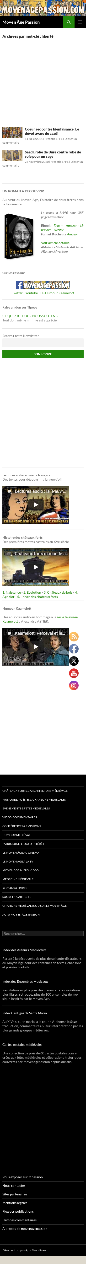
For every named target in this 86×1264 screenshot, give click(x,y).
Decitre (59, 230)
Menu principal (80, 22)
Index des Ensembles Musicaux (25, 981)
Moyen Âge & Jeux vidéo (20, 870)
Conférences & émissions (21, 826)
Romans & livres (14, 888)
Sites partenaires (14, 1194)
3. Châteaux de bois (58, 592)
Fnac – (59, 225)
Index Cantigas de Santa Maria (24, 1013)
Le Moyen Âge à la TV (17, 861)
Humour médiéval (16, 835)
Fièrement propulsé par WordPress (24, 1250)
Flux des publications (18, 1211)
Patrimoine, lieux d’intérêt (23, 844)
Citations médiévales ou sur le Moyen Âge (34, 905)
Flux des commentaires (19, 1220)
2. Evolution (32, 592)
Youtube (31, 293)
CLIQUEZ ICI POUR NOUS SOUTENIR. (30, 316)
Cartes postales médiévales (22, 1044)
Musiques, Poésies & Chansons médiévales (34, 799)
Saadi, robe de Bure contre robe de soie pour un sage (53, 154)
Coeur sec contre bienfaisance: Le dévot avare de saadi (52, 131)
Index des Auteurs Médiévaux (24, 950)
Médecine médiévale (17, 879)
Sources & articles (16, 897)
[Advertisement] (43, 82)
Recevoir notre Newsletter (20, 336)
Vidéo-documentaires (19, 817)
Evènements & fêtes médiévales (26, 808)
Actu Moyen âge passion (21, 914)
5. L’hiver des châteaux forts (37, 597)
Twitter (17, 293)
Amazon (71, 225)
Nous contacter (13, 1185)
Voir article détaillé (55, 243)
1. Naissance (11, 592)
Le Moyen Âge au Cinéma (20, 852)
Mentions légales (14, 1203)
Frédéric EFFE (54, 139)
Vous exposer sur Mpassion (22, 1177)
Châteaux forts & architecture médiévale (35, 790)
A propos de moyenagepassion (24, 1228)
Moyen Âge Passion (21, 22)
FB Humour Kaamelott (57, 293)
